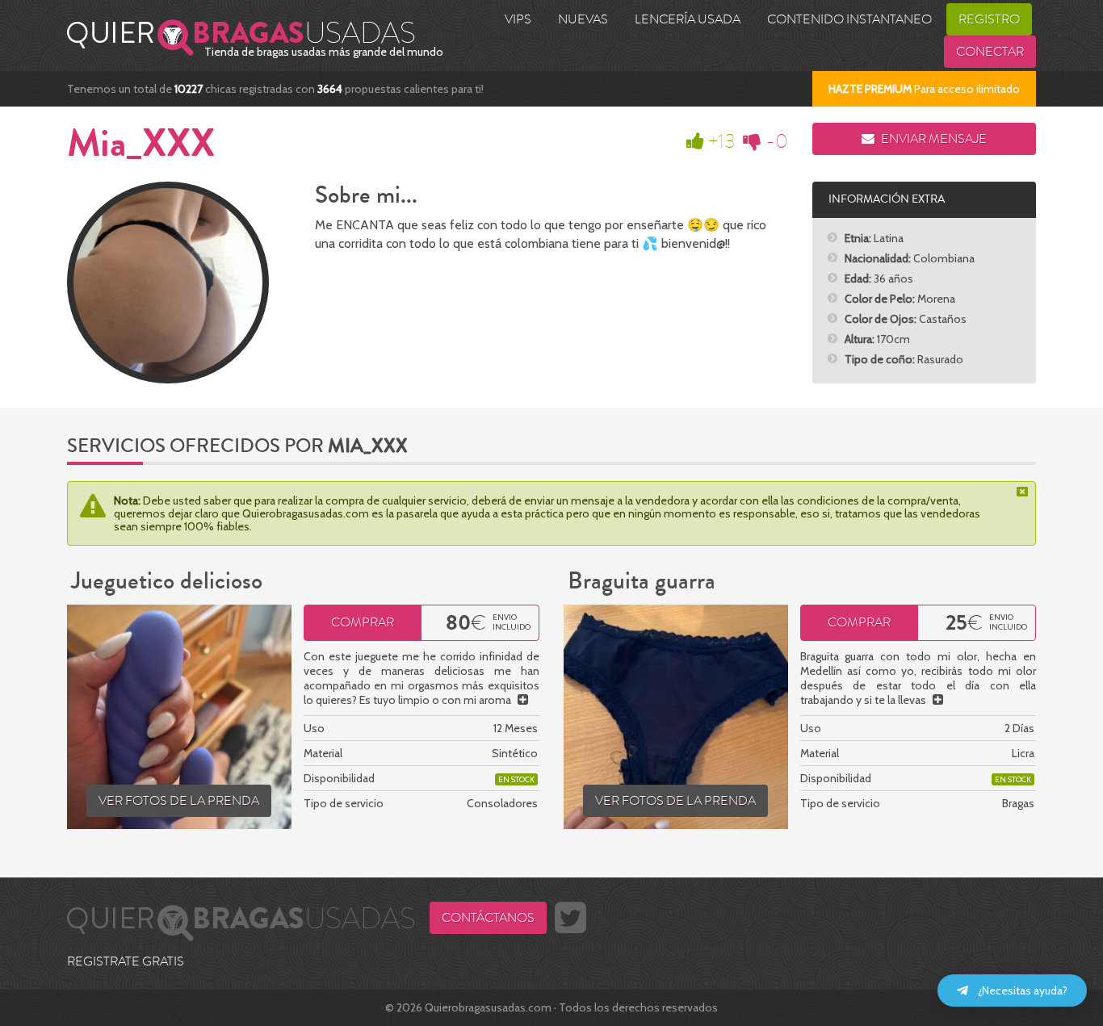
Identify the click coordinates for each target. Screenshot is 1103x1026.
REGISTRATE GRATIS (125, 961)
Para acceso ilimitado (924, 89)
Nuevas (583, 19)
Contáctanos (488, 918)
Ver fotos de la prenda (179, 801)
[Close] (1024, 491)
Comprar (362, 622)
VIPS (518, 19)
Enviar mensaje (933, 139)
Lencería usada (687, 19)
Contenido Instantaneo (849, 19)
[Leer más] (523, 700)
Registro (989, 19)
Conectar (990, 52)
